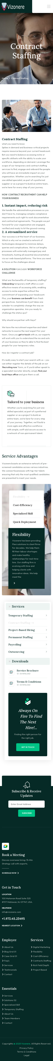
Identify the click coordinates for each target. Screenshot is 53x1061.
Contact (8, 974)
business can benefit (22, 298)
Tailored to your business (25, 402)
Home (5, 78)
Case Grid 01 (10, 956)
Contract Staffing (19, 622)
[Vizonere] (13, 6)
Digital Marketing (41, 947)
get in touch (24, 334)
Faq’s (6, 960)
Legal (26, 1055)
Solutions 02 (10, 1000)
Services (8, 965)
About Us (8, 947)
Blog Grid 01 (10, 951)
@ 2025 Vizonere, (22, 1043)
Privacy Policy (26, 1048)
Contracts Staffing (42, 960)
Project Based (40, 969)
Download (25, 674)
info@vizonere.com (11, 912)
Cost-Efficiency (40, 956)
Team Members (12, 1018)
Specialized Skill (12, 1004)
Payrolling (14, 644)
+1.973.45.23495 (13, 919)
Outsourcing (16, 651)
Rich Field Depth (41, 965)
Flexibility (37, 951)
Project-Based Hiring (21, 630)
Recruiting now (9, 367)
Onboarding (8, 283)
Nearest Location (11, 925)
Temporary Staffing (20, 615)
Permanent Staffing (20, 637)
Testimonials (10, 969)
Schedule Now (9, 873)
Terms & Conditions (26, 1051)
